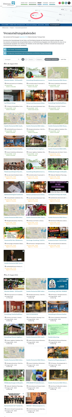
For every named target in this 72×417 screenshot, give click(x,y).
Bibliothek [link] (47, 24)
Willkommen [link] (5, 27)
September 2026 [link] (23, 37)
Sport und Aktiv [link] (41, 24)
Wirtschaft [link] (52, 3)
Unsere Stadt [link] (24, 3)
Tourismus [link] (45, 3)
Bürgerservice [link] (32, 3)
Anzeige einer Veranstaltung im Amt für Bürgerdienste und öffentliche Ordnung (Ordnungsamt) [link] (29, 53)
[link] (59, 3)
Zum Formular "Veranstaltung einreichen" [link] (17, 49)
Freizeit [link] (39, 3)
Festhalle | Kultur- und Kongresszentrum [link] (17, 24)
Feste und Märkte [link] (5, 24)
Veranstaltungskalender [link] (55, 24)
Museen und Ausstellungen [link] (31, 24)
